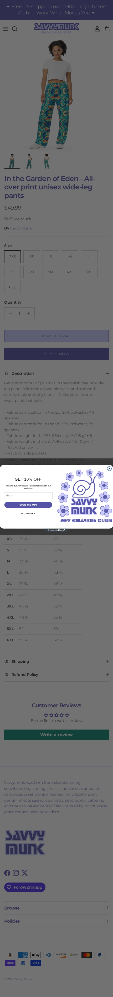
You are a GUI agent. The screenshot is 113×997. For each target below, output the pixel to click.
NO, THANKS (28, 513)
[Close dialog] (109, 469)
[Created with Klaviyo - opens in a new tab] (56, 530)
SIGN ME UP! (28, 504)
